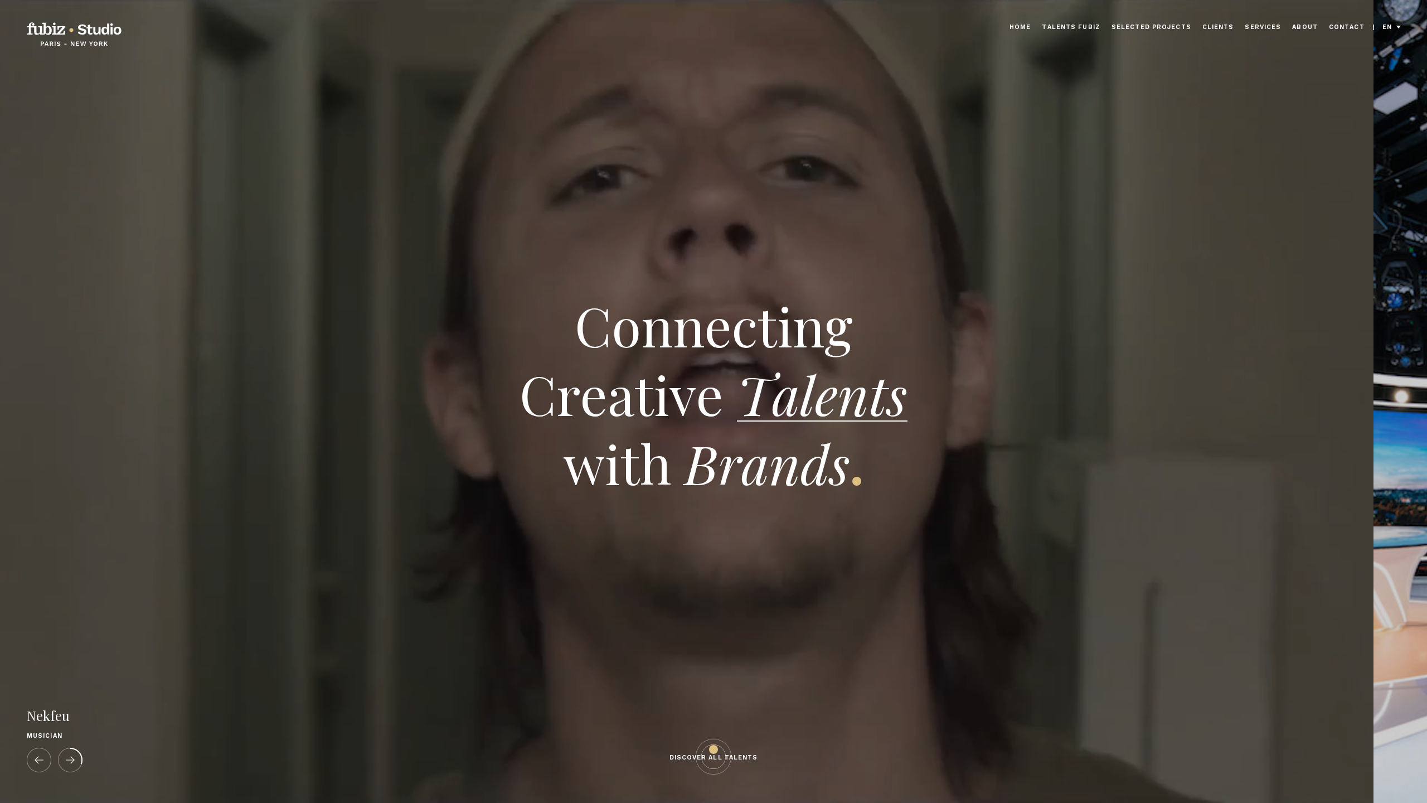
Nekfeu (48, 716)
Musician (44, 736)
